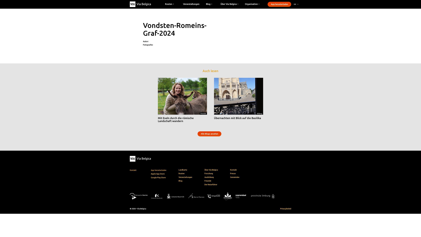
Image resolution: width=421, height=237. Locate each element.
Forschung (208, 173)
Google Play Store (158, 178)
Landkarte (183, 170)
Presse (233, 173)
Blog (180, 181)
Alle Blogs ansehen (209, 134)
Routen (182, 173)
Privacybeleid (285, 209)
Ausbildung (209, 177)
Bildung (259, 113)
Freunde (203, 113)
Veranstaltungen (191, 4)
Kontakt (233, 170)
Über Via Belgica (211, 170)
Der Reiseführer (210, 185)
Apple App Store (158, 174)
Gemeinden (234, 177)
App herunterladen (279, 4)
